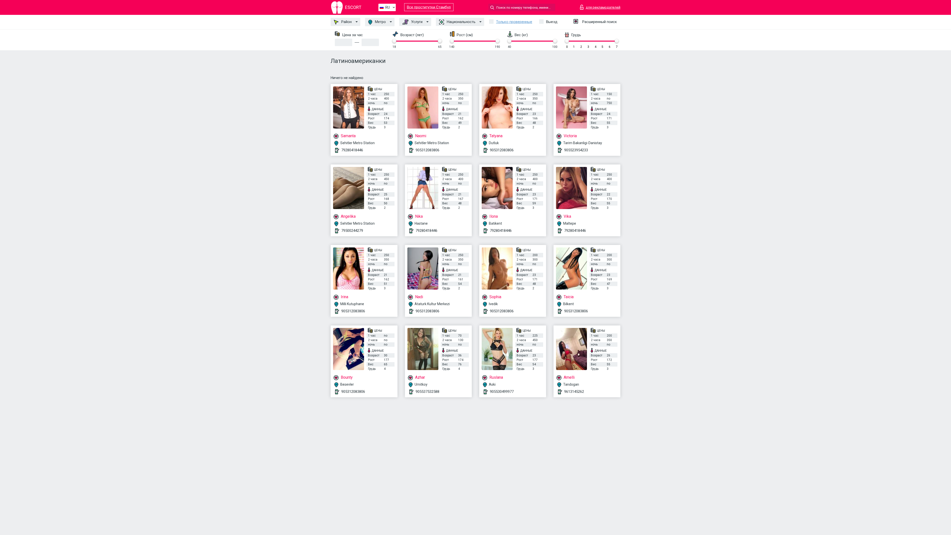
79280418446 (352, 150)
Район (346, 22)
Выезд (551, 22)
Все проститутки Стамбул (429, 7)
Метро (380, 22)
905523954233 (576, 150)
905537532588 (427, 391)
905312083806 (427, 150)
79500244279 (352, 230)
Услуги (416, 22)
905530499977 (502, 391)
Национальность (461, 22)
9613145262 (574, 391)
